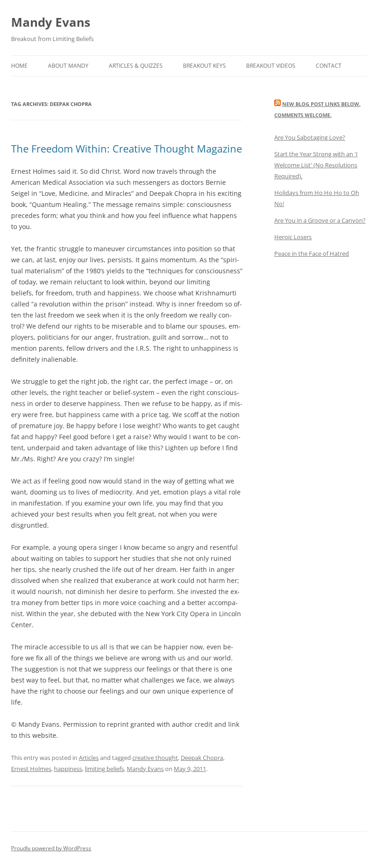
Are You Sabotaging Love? (309, 137)
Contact (329, 66)
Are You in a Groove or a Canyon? (320, 220)
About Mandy (68, 66)
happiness (68, 769)
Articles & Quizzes (136, 66)
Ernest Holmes (31, 769)
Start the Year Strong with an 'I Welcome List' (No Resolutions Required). (316, 165)
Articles (89, 757)
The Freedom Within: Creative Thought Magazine (126, 148)
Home (19, 66)
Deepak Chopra (202, 757)
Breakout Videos (270, 66)
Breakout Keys (204, 66)
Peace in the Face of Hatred (311, 253)
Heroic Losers (293, 237)
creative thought (155, 757)
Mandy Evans (50, 22)
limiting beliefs (104, 769)
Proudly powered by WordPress (51, 848)
